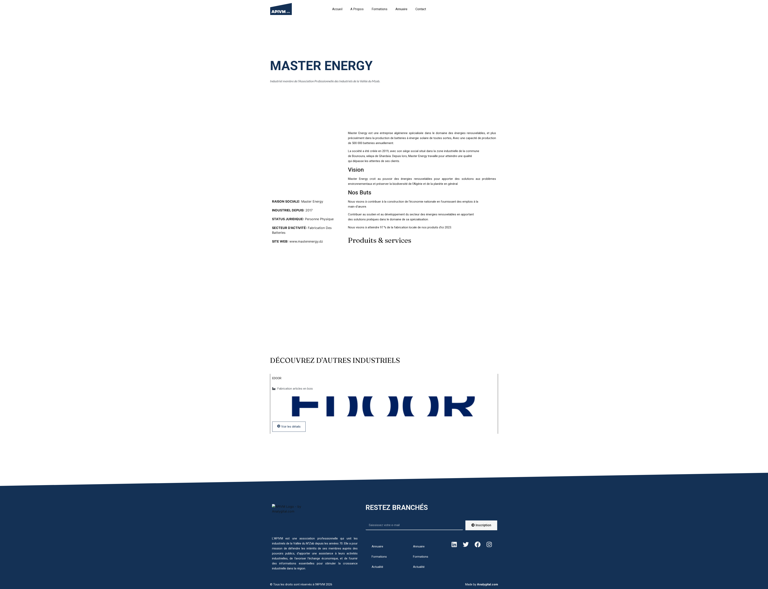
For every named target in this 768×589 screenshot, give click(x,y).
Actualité (377, 567)
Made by (481, 584)
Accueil (337, 9)
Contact (420, 9)
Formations (379, 9)
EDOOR (276, 378)
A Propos (357, 9)
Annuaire (401, 9)
